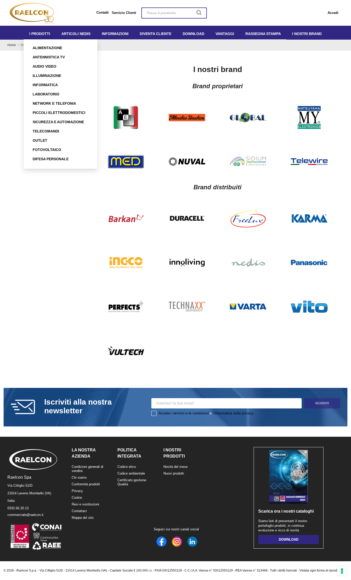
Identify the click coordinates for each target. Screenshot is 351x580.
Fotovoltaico (47, 150)
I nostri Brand (307, 34)
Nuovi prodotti (173, 473)
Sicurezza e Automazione (58, 122)
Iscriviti (322, 403)
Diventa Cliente (155, 34)
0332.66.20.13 (18, 508)
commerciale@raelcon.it (25, 515)
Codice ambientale (131, 473)
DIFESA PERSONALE (51, 159)
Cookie (77, 497)
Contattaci (79, 511)
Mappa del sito (83, 518)
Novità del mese (175, 467)
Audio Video (44, 66)
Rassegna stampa (263, 34)
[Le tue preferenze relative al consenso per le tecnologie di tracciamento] (342, 571)
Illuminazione (47, 76)
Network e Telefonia (54, 103)
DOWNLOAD (288, 539)
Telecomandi (46, 131)
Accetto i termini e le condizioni (184, 413)
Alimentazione (47, 48)
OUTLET (40, 140)
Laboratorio (46, 94)
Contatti (102, 12)
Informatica (45, 85)
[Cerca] (199, 13)
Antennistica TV (49, 57)
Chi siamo (79, 477)
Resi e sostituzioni (85, 504)
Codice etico (126, 467)
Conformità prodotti (86, 484)
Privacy (77, 491)
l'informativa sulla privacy (233, 413)
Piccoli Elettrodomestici (59, 113)
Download (193, 34)
